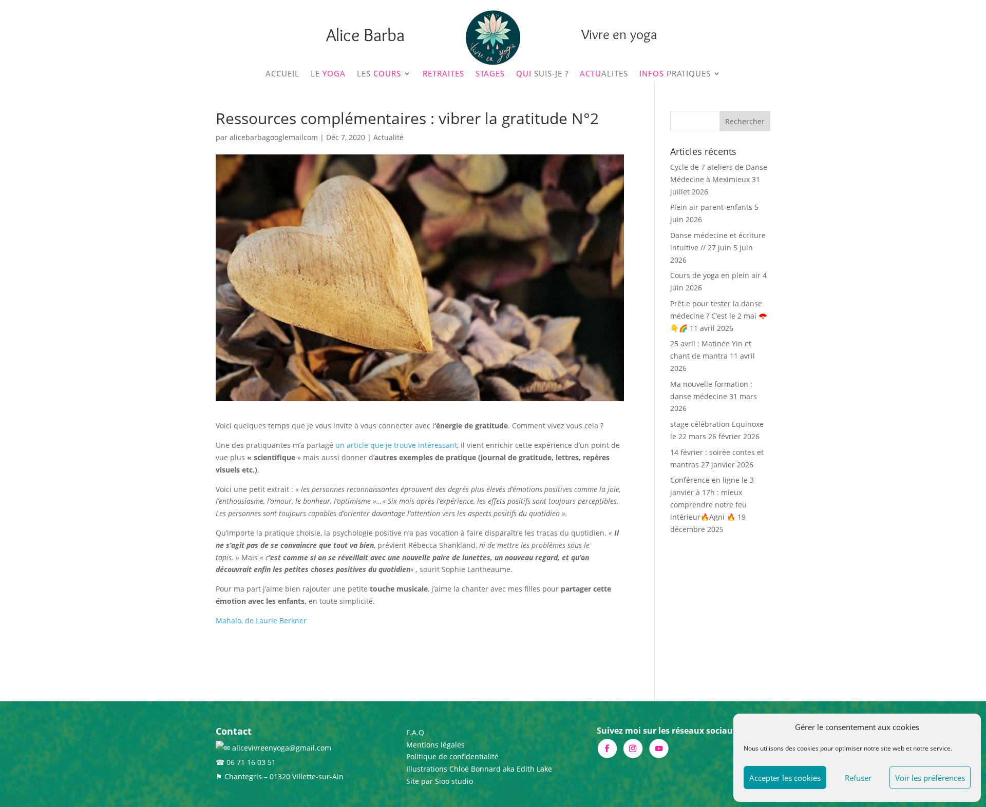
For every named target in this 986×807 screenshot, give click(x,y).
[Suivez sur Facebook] (606, 748)
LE (328, 74)
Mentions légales (435, 745)
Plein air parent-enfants (711, 207)
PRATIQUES (675, 74)
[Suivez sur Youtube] (658, 748)
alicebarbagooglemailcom (274, 137)
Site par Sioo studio (439, 781)
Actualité (388, 137)
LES (379, 74)
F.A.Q (415, 732)
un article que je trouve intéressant (396, 445)
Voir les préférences (930, 778)
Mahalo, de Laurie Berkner (261, 620)
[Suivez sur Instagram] (632, 748)
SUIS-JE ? (542, 74)
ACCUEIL (282, 74)
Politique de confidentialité (452, 756)
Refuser (858, 778)
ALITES (604, 74)
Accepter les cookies (785, 778)
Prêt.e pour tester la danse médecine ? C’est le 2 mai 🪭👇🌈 (718, 316)
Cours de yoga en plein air (715, 275)
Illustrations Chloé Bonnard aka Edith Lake (479, 769)
